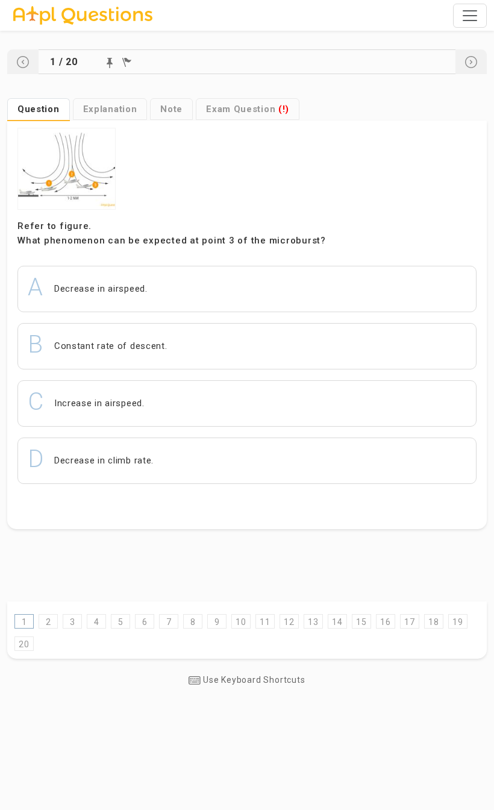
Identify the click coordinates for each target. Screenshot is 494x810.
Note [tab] (171, 109)
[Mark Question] (110, 63)
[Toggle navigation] (470, 16)
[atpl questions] (82, 15)
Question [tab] (38, 109)
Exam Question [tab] (247, 109)
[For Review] (126, 62)
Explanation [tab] (110, 109)
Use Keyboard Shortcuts (253, 680)
